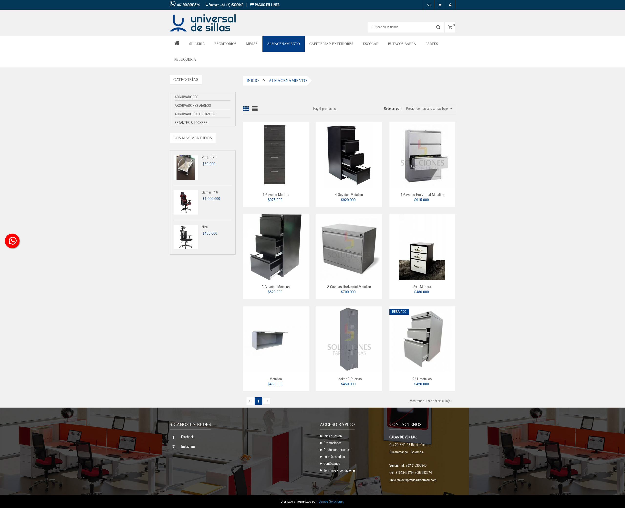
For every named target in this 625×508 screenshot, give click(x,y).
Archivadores (186, 97)
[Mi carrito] (439, 5)
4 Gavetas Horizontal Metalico (422, 194)
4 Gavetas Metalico (349, 194)
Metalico (276, 379)
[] (266, 401)
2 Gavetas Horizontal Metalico (349, 286)
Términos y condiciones (339, 470)
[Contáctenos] (428, 5)
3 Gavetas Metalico (276, 286)
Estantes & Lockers (191, 122)
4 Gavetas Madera (275, 194)
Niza (205, 227)
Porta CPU (209, 157)
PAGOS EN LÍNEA (267, 5)
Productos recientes (336, 450)
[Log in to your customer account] (450, 5)
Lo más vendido (334, 456)
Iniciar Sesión (332, 436)
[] (250, 401)
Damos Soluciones (331, 501)
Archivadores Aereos (193, 105)
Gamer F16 (210, 192)
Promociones (332, 443)
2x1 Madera (422, 286)
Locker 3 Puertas (349, 379)
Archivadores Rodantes (195, 114)
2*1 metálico (422, 379)
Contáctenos (331, 463)
